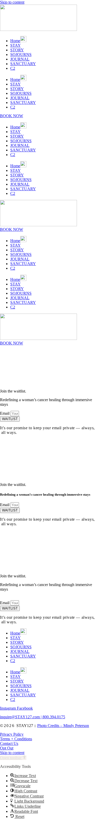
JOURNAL (19, 59)
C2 (12, 68)
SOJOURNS (21, 54)
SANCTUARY (23, 64)
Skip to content (12, 2)
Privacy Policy (12, 734)
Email (5, 413)
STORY (17, 50)
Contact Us (9, 743)
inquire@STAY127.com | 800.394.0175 (32, 717)
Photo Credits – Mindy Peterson (63, 725)
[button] (13, 758)
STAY (15, 45)
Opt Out (6, 748)
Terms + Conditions (16, 739)
